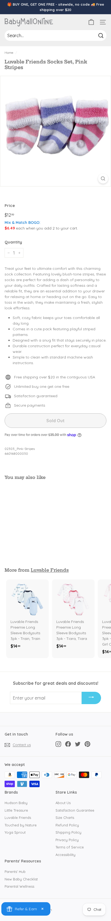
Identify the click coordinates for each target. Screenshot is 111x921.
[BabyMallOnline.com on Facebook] (68, 744)
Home (9, 53)
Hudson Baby (16, 803)
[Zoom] (103, 179)
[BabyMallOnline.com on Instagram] (58, 744)
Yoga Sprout (15, 832)
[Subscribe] (91, 698)
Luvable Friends (50, 570)
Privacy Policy (67, 840)
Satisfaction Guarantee (75, 810)
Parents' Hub (15, 871)
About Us (63, 803)
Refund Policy (67, 825)
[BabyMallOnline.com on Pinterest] (87, 744)
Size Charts (65, 817)
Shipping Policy (68, 832)
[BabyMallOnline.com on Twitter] (78, 744)
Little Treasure (16, 810)
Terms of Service (70, 847)
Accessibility (65, 854)
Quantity (13, 242)
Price (10, 205)
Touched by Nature (21, 825)
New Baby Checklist (21, 879)
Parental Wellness (19, 886)
